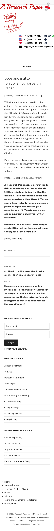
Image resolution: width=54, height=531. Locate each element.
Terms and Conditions (21, 524)
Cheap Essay (10, 419)
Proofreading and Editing (16, 395)
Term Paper (10, 383)
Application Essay (13, 449)
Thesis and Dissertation (15, 389)
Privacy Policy (11, 503)
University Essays (13, 413)
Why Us (8, 371)
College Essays (12, 407)
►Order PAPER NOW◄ (16, 489)
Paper (12, 251)
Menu (28, 66)
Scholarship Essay (13, 437)
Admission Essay (12, 443)
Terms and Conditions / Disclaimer (20, 500)
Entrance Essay (12, 455)
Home (7, 482)
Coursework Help (12, 401)
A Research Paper (13, 365)
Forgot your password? (15, 349)
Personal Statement (14, 377)
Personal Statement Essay (17, 461)
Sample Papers (11, 485)
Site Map (8, 496)
